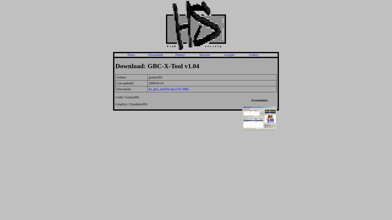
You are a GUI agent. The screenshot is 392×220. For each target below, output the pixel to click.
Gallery (253, 55)
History (180, 55)
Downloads (155, 55)
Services (204, 55)
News (131, 55)
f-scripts (229, 55)
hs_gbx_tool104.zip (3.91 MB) (169, 89)
